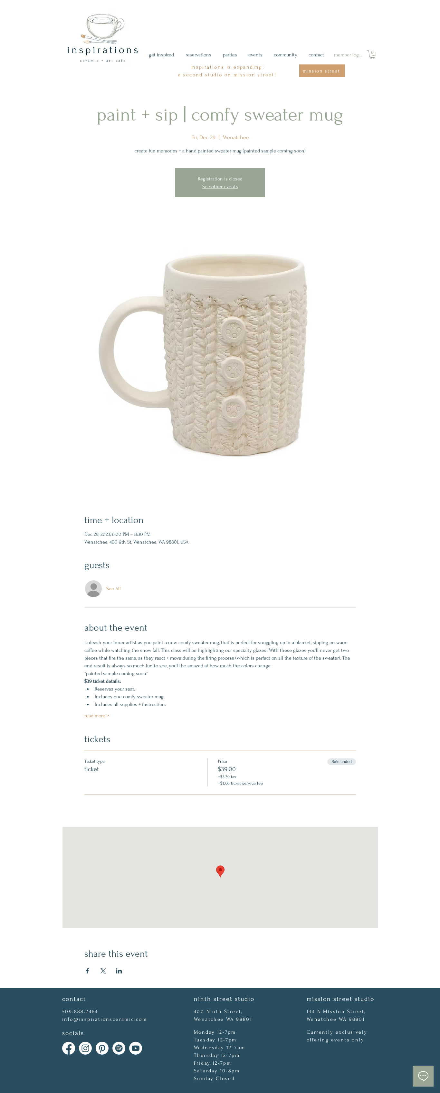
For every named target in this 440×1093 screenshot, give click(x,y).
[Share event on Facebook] (87, 970)
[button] (372, 54)
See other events (220, 186)
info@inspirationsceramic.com (104, 1019)
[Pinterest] (102, 1048)
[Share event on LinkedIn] (119, 970)
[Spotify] (118, 1048)
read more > (96, 716)
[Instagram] (85, 1048)
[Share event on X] (103, 970)
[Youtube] (135, 1048)
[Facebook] (68, 1048)
